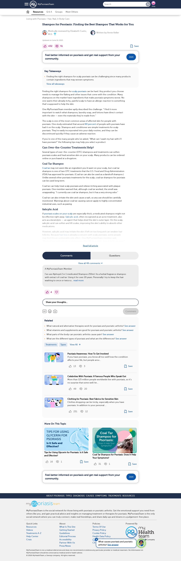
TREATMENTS (114, 496)
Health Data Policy (101, 536)
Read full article (90, 246)
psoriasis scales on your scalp (58, 214)
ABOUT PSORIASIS (55, 496)
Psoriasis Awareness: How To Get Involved (88, 354)
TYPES (69, 496)
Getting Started (66, 530)
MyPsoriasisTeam (46, 4)
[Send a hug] (56, 292)
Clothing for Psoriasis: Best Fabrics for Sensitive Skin (92, 399)
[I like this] (45, 46)
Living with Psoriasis (36, 19)
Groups (58, 12)
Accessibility (65, 539)
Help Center (32, 536)
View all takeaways (55, 84)
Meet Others (72, 12)
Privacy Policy (99, 530)
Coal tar (46, 168)
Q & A (49, 12)
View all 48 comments (89, 263)
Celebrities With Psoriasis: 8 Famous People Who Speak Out (96, 376)
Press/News (65, 546)
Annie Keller (113, 32)
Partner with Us (67, 543)
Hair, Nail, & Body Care (58, 19)
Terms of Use (99, 527)
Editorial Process (67, 536)
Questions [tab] (114, 255)
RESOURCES (128, 496)
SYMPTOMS (101, 496)
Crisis (29, 539)
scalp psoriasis (79, 91)
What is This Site (67, 527)
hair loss (63, 235)
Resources (38, 12)
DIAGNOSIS (79, 496)
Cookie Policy (99, 533)
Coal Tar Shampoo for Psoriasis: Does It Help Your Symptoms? (114, 456)
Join (153, 6)
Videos (29, 530)
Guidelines (64, 533)
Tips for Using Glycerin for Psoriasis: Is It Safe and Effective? (66, 454)
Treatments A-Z (33, 533)
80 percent (90, 124)
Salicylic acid (71, 217)
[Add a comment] (57, 46)
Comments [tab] (66, 255)
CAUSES (90, 496)
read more (78, 280)
